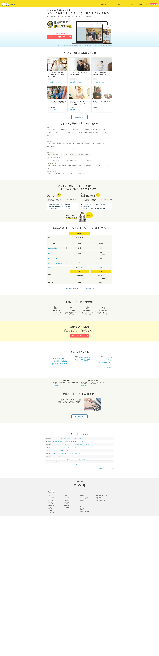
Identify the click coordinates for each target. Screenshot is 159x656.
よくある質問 (67, 500)
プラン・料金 (104, 4)
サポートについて (67, 497)
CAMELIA (72, 109)
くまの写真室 (73, 81)
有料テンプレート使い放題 (55, 263)
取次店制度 (82, 508)
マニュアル (66, 498)
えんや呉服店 (51, 81)
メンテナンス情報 (83, 498)
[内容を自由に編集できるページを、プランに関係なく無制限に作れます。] (66, 243)
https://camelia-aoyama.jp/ (75, 110)
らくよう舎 (95, 109)
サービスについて (51, 497)
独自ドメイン (51, 505)
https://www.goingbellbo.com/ (54, 110)
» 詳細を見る (56, 385)
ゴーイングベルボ (52, 109)
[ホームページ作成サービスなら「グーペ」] (7, 4)
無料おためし (153, 4)
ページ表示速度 (51, 512)
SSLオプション (51, 507)
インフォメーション (84, 497)
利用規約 (97, 498)
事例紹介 (50, 508)
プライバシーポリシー (100, 500)
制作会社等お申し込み (84, 511)
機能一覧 (50, 502)
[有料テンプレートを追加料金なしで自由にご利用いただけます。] (66, 263)
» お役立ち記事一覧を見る (108, 367)
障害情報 (82, 500)
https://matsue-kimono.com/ (53, 82)
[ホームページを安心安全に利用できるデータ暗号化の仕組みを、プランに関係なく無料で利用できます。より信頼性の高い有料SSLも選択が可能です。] (66, 253)
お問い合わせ (67, 502)
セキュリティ (98, 502)
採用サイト (84, 549)
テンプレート (111, 4)
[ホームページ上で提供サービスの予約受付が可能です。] (66, 258)
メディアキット (83, 513)
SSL (49, 253)
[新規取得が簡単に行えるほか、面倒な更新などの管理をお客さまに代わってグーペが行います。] (66, 248)
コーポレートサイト (77, 549)
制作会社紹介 (67, 507)
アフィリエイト (83, 509)
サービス (118, 4)
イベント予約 (51, 503)
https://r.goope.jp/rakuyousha (98, 110)
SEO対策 (50, 510)
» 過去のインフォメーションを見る (106, 468)
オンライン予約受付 (53, 258)
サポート (125, 4)
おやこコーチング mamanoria (99, 81)
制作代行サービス (67, 503)
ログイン (146, 4)
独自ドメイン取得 (52, 248)
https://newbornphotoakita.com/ (76, 82)
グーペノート (67, 505)
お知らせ (132, 4)
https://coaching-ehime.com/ (98, 82)
